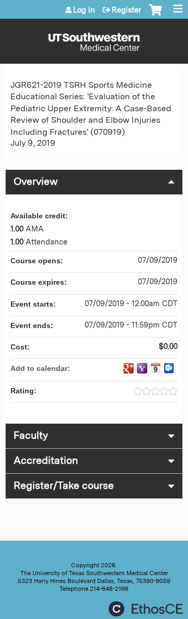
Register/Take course (64, 486)
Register (126, 10)
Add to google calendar (128, 368)
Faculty (31, 435)
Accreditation (46, 460)
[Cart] (155, 15)
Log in (84, 10)
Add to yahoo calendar (142, 368)
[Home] (94, 39)
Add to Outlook (169, 368)
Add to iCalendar (155, 368)
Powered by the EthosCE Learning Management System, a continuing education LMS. (146, 608)
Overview (36, 182)
